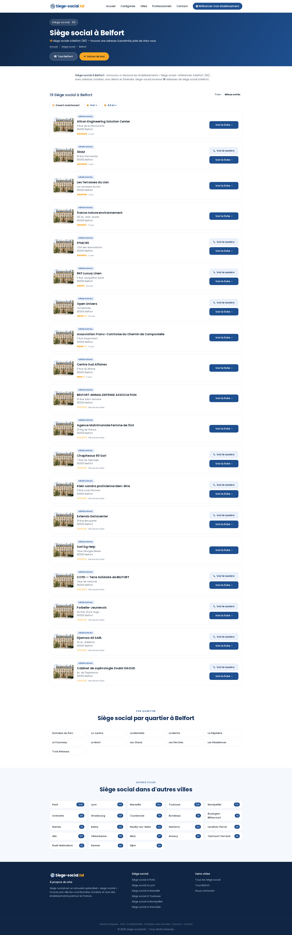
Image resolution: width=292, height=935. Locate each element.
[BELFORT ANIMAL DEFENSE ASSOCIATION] (64, 398)
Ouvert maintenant (68, 105)
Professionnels (162, 6)
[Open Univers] (64, 307)
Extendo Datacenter (92, 516)
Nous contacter (204, 890)
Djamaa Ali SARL (89, 638)
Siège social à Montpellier (147, 901)
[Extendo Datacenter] (64, 519)
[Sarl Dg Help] (64, 550)
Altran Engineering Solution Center (103, 121)
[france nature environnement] (64, 216)
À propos (177, 924)
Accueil (110, 6)
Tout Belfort (65, 56)
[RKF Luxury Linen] (64, 276)
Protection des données (157, 924)
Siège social (68, 46)
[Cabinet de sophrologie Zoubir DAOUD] (64, 671)
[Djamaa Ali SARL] (64, 641)
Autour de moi (96, 56)
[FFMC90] (64, 246)
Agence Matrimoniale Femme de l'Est (105, 425)
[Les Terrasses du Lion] (64, 185)
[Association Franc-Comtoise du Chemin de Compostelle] (64, 337)
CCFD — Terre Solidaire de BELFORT (103, 577)
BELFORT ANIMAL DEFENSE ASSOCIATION (107, 395)
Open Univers (87, 304)
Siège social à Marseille (146, 890)
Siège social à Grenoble (146, 907)
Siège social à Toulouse (146, 896)
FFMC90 (83, 243)
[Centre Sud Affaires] (64, 368)
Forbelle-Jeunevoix (92, 607)
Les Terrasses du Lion (93, 182)
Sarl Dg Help (86, 547)
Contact (182, 6)
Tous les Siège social (208, 879)
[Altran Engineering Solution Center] (64, 125)
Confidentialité (134, 924)
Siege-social (70, 6)
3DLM (81, 152)
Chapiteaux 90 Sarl (91, 455)
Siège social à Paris (143, 879)
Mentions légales (109, 924)
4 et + (93, 105)
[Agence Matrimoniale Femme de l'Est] (64, 428)
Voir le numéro (226, 150)
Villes (143, 6)
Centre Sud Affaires (92, 364)
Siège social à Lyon (143, 885)
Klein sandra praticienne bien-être (103, 486)
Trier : (219, 94)
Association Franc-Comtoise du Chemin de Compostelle (120, 334)
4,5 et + (112, 105)
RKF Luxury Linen (89, 273)
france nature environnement (100, 213)
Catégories (127, 6)
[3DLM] (64, 155)
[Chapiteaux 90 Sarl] (64, 459)
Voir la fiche (222, 125)
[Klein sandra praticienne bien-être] (64, 489)
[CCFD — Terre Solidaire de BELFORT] (64, 580)
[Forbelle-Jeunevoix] (64, 611)
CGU (122, 924)
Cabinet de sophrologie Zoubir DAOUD (106, 668)
